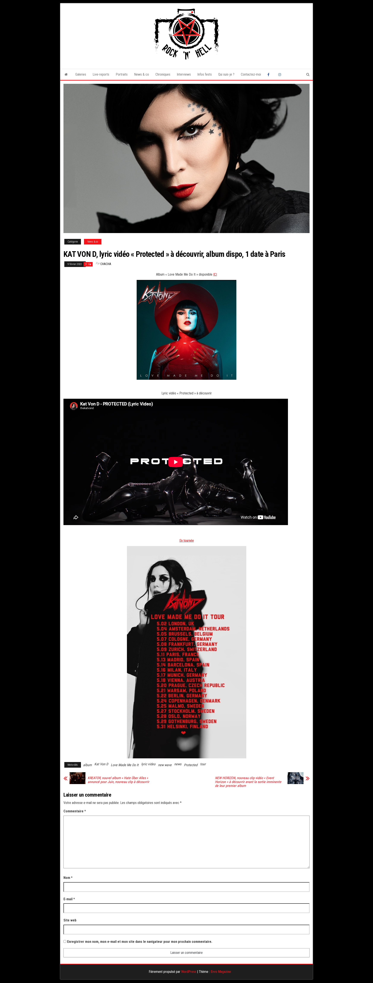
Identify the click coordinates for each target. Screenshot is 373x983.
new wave (165, 765)
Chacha (105, 264)
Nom (68, 878)
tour (203, 764)
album (87, 765)
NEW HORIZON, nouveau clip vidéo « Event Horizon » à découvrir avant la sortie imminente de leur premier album (248, 782)
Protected (191, 765)
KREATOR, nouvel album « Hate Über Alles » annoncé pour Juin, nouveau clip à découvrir (118, 780)
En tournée (186, 540)
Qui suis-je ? (226, 74)
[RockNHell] (66, 74)
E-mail (69, 899)
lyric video (148, 764)
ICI (215, 274)
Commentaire (74, 811)
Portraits (122, 74)
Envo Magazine (221, 972)
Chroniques (162, 74)
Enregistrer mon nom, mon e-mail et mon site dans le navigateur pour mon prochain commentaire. (139, 942)
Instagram (280, 74)
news (177, 764)
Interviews (184, 74)
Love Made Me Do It (125, 765)
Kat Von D (101, 764)
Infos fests (204, 74)
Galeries (80, 74)
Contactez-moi (251, 74)
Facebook (269, 74)
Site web (69, 920)
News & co (141, 74)
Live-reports (101, 74)
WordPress (188, 972)
